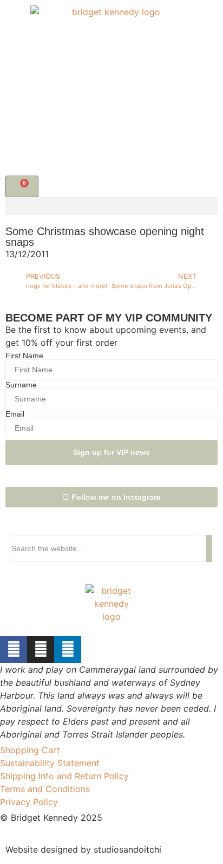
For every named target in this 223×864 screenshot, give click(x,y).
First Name (24, 355)
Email (14, 414)
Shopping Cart (30, 750)
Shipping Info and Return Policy (64, 776)
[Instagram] (40, 649)
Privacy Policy (29, 801)
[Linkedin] (67, 649)
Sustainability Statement (50, 763)
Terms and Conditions (45, 788)
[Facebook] (13, 649)
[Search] (209, 548)
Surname (21, 385)
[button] (111, 206)
